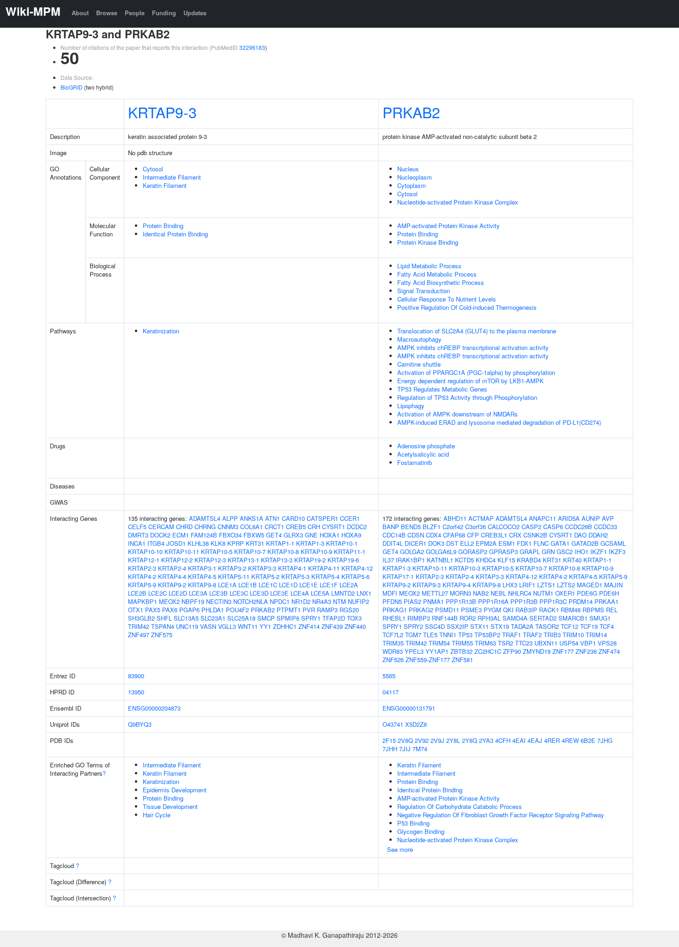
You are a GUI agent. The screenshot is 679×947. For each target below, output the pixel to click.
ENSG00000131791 (408, 708)
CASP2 (531, 526)
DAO (580, 535)
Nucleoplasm (414, 177)
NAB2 (481, 593)
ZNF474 (609, 651)
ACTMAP (481, 518)
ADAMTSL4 (204, 518)
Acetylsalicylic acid (423, 454)
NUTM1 (543, 593)
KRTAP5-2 (265, 576)
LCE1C (268, 584)
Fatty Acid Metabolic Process (437, 274)
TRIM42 (138, 626)
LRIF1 (527, 584)
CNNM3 (228, 526)
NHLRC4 (519, 593)
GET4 (274, 535)
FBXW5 (253, 535)
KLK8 (218, 543)
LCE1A (227, 584)
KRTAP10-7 (250, 551)
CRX (515, 535)
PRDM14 (581, 601)
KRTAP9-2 (172, 584)
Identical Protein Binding (175, 233)
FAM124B (204, 535)
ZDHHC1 (285, 626)
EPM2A (486, 543)
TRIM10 (573, 634)
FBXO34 (230, 535)
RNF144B (445, 618)
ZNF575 (161, 634)
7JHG (604, 740)
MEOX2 (169, 601)
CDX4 (433, 535)
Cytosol (153, 168)
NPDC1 (280, 601)
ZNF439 (332, 626)
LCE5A (320, 593)
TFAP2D (333, 618)
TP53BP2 (487, 634)
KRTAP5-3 (295, 576)
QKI (508, 609)
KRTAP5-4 (325, 576)
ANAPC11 (542, 518)
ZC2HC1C (487, 651)
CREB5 (296, 526)
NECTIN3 (218, 601)
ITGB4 (155, 543)
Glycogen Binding (420, 831)
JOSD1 (176, 543)
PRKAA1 (606, 601)
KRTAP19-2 (310, 559)
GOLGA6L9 (441, 551)
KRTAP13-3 (276, 559)
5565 (388, 675)
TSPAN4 (162, 626)
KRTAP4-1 (292, 568)
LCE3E (279, 593)
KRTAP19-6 (343, 559)
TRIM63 (485, 643)
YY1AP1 (437, 651)
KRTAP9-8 (202, 584)
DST (452, 543)
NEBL (498, 593)
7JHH (389, 748)
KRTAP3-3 (262, 568)
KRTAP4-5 (202, 576)
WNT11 (248, 626)
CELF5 (137, 526)
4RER (552, 740)
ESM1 (506, 543)
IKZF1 (598, 551)
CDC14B (394, 535)
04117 (390, 692)
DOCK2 (160, 535)
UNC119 (187, 626)
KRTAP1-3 (310, 543)
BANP (390, 526)
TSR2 (505, 643)
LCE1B (247, 584)
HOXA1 (330, 535)
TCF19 (589, 626)
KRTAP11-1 (349, 551)
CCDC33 (605, 526)
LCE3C (239, 593)
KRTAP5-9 (142, 584)
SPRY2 (413, 626)
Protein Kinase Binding (427, 242)
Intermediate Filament (172, 177)
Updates (194, 12)
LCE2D (178, 593)
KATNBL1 (440, 559)
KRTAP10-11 (181, 551)
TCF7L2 (392, 634)
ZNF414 (309, 626)
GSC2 (565, 551)
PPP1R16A (493, 601)
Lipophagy (410, 405)
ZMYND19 (537, 651)
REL (612, 609)
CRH (314, 526)
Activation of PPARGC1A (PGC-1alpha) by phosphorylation (476, 372)
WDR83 (392, 651)
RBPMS (593, 609)
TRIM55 (462, 643)
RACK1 (549, 609)
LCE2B (137, 593)
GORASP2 (472, 551)
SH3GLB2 (141, 618)
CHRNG (205, 526)
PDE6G (587, 593)
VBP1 (588, 643)
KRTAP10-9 (316, 551)
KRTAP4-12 (357, 568)
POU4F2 (237, 609)
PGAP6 (189, 609)
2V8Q (405, 740)
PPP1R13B (461, 601)
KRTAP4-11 (324, 568)
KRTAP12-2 (177, 559)
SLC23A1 (212, 618)
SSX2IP (457, 626)
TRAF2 (532, 634)
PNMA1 (433, 601)
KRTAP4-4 (172, 576)
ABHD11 (455, 518)
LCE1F (329, 584)
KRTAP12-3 (210, 559)
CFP (473, 535)
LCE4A (300, 593)
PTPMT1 (289, 609)
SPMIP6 (288, 618)
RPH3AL (489, 618)
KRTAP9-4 (457, 584)
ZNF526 (393, 659)
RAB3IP (526, 609)
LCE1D (288, 584)
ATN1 (272, 518)
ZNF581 (462, 659)
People (135, 12)
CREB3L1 (494, 535)
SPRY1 (311, 618)
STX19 (500, 626)
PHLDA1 (212, 609)
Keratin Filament (165, 185)
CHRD (184, 526)
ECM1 (180, 535)
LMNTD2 (343, 593)
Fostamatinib (414, 462)
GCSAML (613, 543)
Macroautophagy (419, 339)
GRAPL (530, 551)
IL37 (388, 559)
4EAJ (534, 740)
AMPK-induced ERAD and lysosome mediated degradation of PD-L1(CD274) (499, 422)
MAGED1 (589, 584)
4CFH (502, 740)
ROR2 (468, 618)
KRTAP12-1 (143, 559)
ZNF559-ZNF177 (428, 659)
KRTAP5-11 (233, 576)
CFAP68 (454, 535)
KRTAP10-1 (342, 543)
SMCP (266, 618)
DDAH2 (598, 535)
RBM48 (571, 609)
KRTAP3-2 (232, 568)
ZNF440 (355, 626)
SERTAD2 (543, 618)
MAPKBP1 (142, 601)
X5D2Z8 (416, 724)
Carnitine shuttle (419, 364)
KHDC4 (486, 559)
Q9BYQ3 (140, 724)
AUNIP (591, 518)
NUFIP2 (358, 601)
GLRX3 (293, 535)
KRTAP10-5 (216, 551)
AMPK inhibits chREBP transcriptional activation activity (473, 347)
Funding (164, 12)
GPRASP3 (503, 551)
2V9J (437, 740)
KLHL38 (198, 543)
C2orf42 (453, 526)
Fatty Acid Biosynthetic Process (440, 282)
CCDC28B (578, 526)
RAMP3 (327, 609)
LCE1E (308, 584)
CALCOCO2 (504, 526)
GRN (548, 551)
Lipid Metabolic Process (429, 265)
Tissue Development (170, 806)
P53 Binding (413, 823)
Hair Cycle (156, 814)
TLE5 (430, 634)
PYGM (492, 609)
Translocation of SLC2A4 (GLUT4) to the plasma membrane (476, 330)
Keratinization (161, 330)
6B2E (588, 740)
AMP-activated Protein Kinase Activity (448, 225)
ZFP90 (512, 651)
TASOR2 (547, 626)
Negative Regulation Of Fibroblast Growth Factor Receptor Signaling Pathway (500, 814)
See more (400, 849)
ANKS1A (251, 518)
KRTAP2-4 (172, 568)
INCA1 (137, 543)
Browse (106, 12)
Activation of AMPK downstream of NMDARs (457, 414)
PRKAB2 (411, 111)
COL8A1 (251, 526)
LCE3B (218, 593)
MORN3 (460, 593)
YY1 (265, 626)
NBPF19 (193, 601)
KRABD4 (529, 559)
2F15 (389, 740)
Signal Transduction (423, 290)
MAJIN (613, 584)
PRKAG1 (394, 609)
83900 (136, 675)
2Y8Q (469, 740)
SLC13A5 (186, 618)
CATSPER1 (322, 518)
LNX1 (364, 593)
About (80, 12)
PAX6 (169, 609)
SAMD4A (515, 618)
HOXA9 (351, 535)
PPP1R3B (524, 601)
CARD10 (293, 518)
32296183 (252, 47)
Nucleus (408, 168)
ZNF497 (138, 634)
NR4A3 (321, 601)
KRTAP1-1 (280, 543)
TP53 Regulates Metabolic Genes (442, 389)
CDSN (415, 535)
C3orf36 (475, 526)
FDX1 (524, 543)
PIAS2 (412, 601)
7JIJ (405, 748)
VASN (208, 626)
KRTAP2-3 (142, 568)
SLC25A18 (241, 618)
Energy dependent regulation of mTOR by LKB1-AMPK (470, 380)
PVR (309, 609)
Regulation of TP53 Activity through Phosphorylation (467, 397)
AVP (608, 518)
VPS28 (607, 643)
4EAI (519, 740)
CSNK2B (535, 535)
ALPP (230, 518)
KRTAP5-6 (355, 576)
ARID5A (569, 518)
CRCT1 (274, 526)
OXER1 (565, 593)
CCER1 (350, 518)
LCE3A (198, 593)
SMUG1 (600, 618)
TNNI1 (447, 634)
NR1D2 (300, 601)
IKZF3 (617, 551)
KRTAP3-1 (202, 568)
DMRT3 (138, 535)
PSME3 (471, 609)
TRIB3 (552, 634)
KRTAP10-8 (283, 551)
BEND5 (411, 526)
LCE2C (157, 593)
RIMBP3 (418, 618)
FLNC (541, 543)
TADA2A (522, 626)
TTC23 (524, 643)
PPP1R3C (553, 601)
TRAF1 (511, 634)
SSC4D (435, 626)
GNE (311, 535)
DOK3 (436, 543)
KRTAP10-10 (145, 551)
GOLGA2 (412, 551)
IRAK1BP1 (410, 559)
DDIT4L (392, 543)
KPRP (235, 543)
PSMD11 (447, 609)
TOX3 (354, 618)
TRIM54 (439, 643)
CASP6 (553, 526)
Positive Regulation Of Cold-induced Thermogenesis (467, 307)
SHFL (164, 618)
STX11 (479, 626)
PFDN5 (392, 601)
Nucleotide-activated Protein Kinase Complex (457, 202)
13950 (136, 692)
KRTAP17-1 (398, 576)
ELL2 (467, 543)
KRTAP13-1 (243, 559)
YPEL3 (414, 651)
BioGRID (72, 87)
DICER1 (415, 543)
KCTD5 (464, 559)
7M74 (419, 748)
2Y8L (453, 740)
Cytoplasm (411, 185)
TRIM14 (596, 634)
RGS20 (349, 609)
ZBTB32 (461, 651)
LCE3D (259, 593)
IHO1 (581, 551)
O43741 (392, 724)
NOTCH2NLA (250, 601)
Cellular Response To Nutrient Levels (446, 299)
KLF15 (506, 559)
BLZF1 (432, 526)
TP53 (465, 634)
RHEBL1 (394, 618)
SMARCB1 (573, 618)
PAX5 (152, 609)
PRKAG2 (421, 609)
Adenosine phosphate (426, 445)
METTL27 (435, 593)
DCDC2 (357, 526)
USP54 (568, 643)
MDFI (389, 593)
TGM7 (413, 634)
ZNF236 (586, 651)
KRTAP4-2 (142, 576)
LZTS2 (566, 584)
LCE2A (349, 584)
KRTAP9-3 (162, 111)
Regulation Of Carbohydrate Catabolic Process (459, 806)
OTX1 (135, 609)
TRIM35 (393, 643)
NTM (339, 601)
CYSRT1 (333, 526)
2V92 (422, 740)
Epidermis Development (174, 789)
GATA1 (560, 543)
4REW (570, 740)
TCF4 (607, 626)
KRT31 (255, 543)
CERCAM (161, 526)
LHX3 (510, 584)
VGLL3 (227, 626)
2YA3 (486, 740)
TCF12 (569, 626)
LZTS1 (546, 584)
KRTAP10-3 (464, 568)
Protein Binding (163, 225)
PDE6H (609, 593)
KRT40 (572, 559)
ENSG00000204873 (154, 708)
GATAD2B (585, 543)
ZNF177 (563, 651)
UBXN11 (546, 643)
